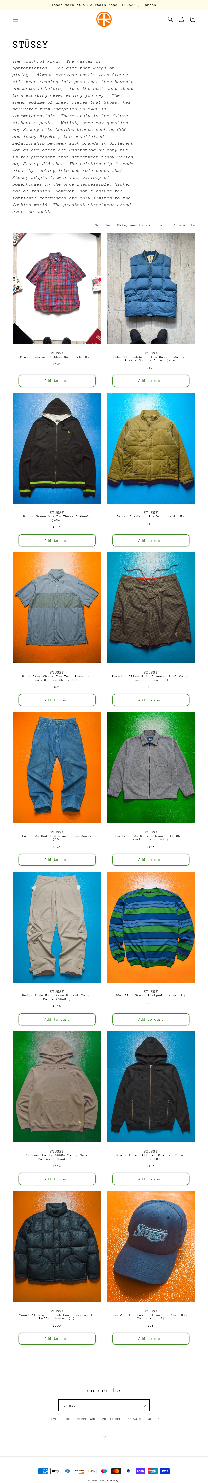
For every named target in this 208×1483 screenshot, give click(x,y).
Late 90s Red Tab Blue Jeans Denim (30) (57, 837)
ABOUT (153, 1419)
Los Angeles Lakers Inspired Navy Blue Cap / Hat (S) (151, 1316)
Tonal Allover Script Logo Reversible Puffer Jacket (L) (57, 1316)
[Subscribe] (143, 1405)
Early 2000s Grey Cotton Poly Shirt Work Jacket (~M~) (151, 837)
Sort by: (103, 225)
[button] (15, 19)
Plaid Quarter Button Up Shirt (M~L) (57, 357)
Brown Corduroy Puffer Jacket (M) (151, 516)
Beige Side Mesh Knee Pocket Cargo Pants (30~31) (57, 997)
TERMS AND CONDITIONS (98, 1419)
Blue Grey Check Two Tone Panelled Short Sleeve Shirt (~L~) (57, 678)
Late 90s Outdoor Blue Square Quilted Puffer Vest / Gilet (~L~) (151, 358)
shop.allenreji (110, 1480)
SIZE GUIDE (60, 1419)
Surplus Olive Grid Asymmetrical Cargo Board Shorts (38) (151, 678)
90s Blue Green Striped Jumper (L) (151, 995)
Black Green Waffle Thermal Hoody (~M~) (57, 518)
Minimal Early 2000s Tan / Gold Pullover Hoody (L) (57, 1157)
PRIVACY (134, 1419)
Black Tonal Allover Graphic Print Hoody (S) (151, 1157)
